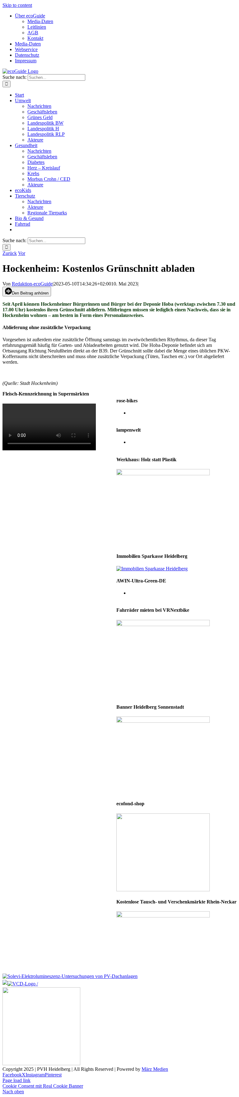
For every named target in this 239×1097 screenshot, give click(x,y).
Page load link (16, 1080)
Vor (21, 253)
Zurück (9, 253)
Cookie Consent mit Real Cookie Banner (42, 1086)
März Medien (155, 1069)
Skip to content (17, 5)
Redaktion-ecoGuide (32, 283)
